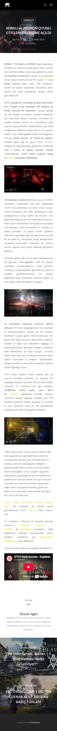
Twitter (25, 525)
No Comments (28, 43)
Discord (14, 394)
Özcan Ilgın (21, 39)
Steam (10, 157)
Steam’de (32, 510)
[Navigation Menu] (51, 4)
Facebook (26, 529)
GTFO (47, 79)
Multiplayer (34, 722)
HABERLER (28, 20)
